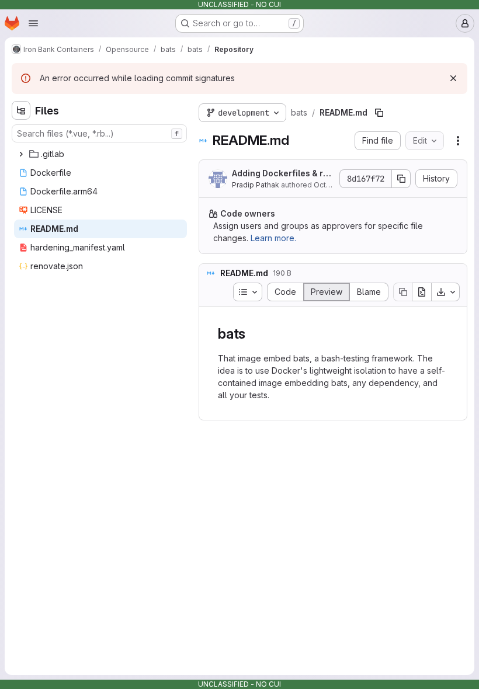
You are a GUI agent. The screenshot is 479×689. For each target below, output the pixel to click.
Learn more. (273, 238)
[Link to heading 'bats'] (253, 333)
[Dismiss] (453, 78)
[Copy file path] (379, 112)
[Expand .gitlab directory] (21, 154)
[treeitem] (100, 154)
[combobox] (99, 133)
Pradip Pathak (255, 184)
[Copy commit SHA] (401, 178)
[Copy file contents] (402, 292)
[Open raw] (421, 292)
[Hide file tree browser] (21, 110)
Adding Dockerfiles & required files (283, 173)
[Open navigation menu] (33, 23)
